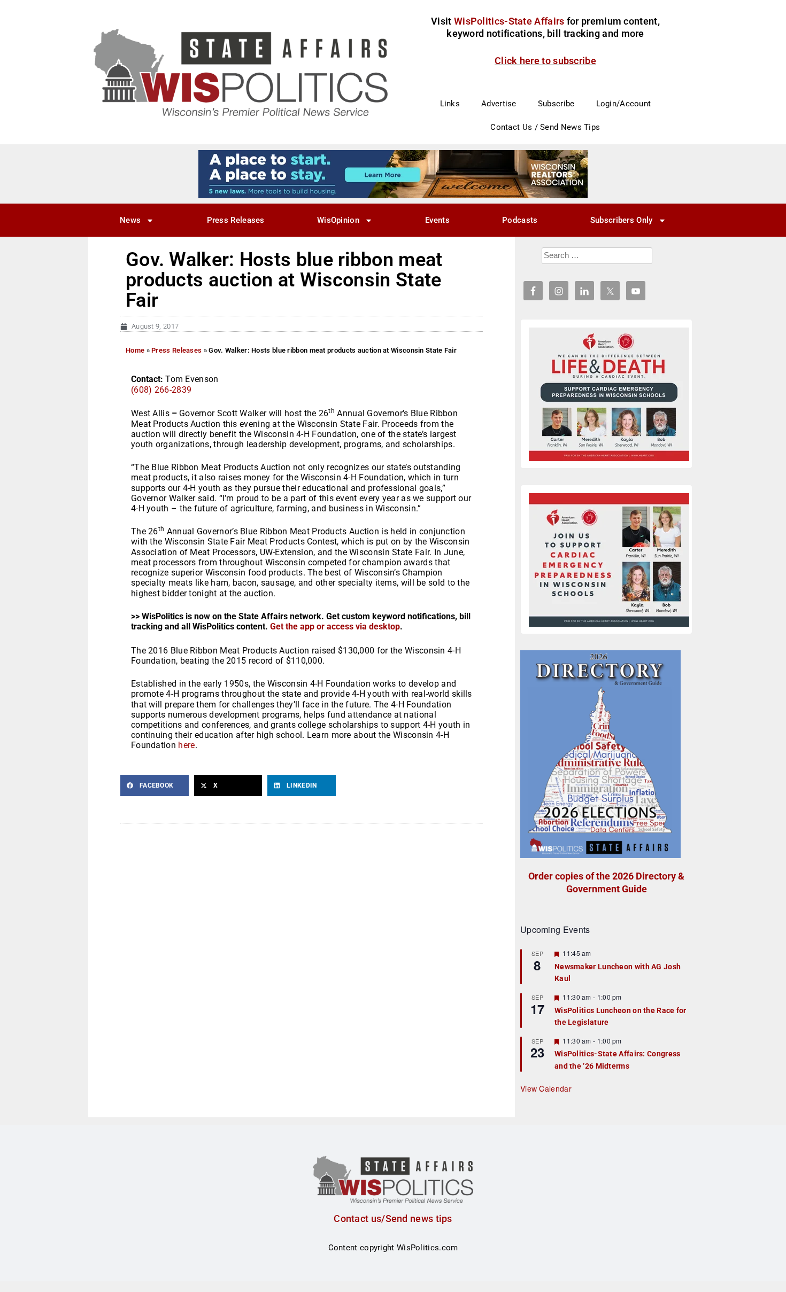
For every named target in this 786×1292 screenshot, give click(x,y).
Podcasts (519, 220)
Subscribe (556, 103)
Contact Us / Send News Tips (545, 127)
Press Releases (236, 220)
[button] (154, 785)
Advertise (499, 103)
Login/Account (623, 103)
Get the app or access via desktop (335, 626)
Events (437, 220)
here (186, 745)
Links (450, 103)
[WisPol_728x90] (393, 173)
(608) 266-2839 (161, 390)
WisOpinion (338, 220)
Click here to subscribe (545, 60)
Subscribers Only (621, 220)
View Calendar (546, 1088)
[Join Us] (609, 560)
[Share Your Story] (609, 394)
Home (135, 350)
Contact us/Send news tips (393, 1218)
